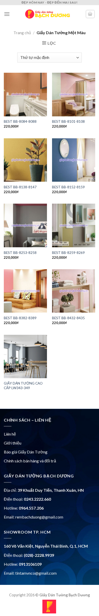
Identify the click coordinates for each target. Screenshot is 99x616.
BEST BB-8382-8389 (20, 318)
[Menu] (7, 14)
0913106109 (30, 564)
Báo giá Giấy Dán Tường (25, 451)
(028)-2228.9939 (39, 555)
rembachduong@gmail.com (39, 516)
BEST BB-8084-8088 (20, 121)
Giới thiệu (12, 442)
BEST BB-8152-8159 (68, 187)
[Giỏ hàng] (90, 14)
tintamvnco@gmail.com (36, 573)
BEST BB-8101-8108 (68, 121)
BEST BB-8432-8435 (68, 318)
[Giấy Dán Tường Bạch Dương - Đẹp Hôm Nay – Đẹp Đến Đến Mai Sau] (47, 14)
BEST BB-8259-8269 (68, 253)
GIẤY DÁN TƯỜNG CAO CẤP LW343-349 (23, 385)
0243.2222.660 (37, 499)
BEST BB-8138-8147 (20, 187)
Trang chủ (22, 32)
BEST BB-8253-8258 (20, 253)
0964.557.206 (31, 508)
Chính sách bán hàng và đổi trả (30, 460)
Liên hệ (10, 434)
